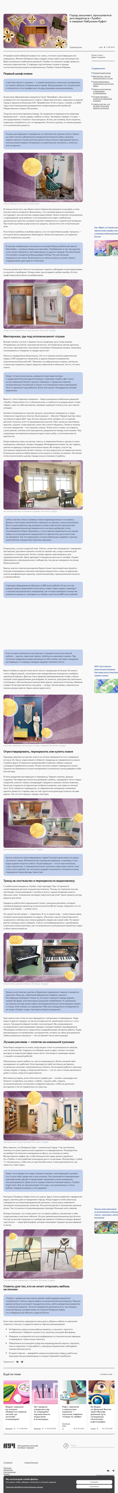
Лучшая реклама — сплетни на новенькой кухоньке (102, 99)
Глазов (93, 1429)
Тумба (52, 330)
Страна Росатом (31, 1463)
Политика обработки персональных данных (9, 1471)
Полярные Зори (76, 47)
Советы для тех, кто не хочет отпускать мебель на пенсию (101, 106)
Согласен (94, 1482)
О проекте (7, 1463)
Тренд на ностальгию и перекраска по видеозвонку (102, 91)
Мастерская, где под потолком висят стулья (103, 77)
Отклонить (94, 1486)
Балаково (9, 1429)
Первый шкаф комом (102, 73)
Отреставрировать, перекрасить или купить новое (103, 84)
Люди (101, 47)
